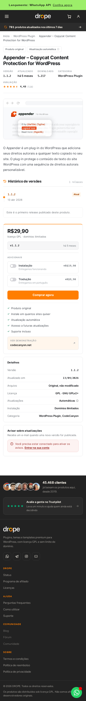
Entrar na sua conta (37, 447)
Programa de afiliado (15, 581)
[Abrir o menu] (6, 16)
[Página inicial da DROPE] (43, 16)
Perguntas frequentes (17, 603)
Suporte (8, 616)
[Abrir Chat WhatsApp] (76, 692)
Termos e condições (16, 659)
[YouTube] (36, 556)
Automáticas (67, 400)
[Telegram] (17, 556)
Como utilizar (11, 609)
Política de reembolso (16, 665)
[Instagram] (26, 556)
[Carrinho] (69, 16)
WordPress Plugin (24, 36)
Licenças (8, 588)
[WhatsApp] (7, 556)
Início (6, 36)
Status (7, 575)
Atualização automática (42, 49)
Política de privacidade (17, 671)
